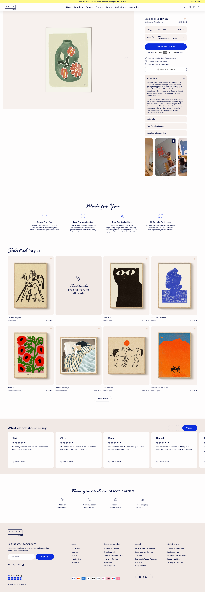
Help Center (140, 566)
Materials (151, 119)
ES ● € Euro (195, 1)
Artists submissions (175, 548)
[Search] (180, 7)
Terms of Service (110, 559)
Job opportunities (175, 562)
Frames (99, 7)
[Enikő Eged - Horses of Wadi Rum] (174, 355)
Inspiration (134, 7)
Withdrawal (108, 562)
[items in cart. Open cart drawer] (198, 7)
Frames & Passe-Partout (146, 559)
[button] (166, 29)
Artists (109, 7)
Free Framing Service (155, 126)
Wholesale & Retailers (176, 555)
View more (103, 398)
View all (189, 428)
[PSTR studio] (10, 7)
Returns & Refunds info (113, 555)
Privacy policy (109, 566)
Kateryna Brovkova (154, 22)
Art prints (78, 7)
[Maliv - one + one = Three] (174, 285)
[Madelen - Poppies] (31, 355)
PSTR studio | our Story (145, 548)
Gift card (75, 562)
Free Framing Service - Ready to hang (162, 58)
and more (180, 53)
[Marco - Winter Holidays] (79, 355)
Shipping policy (109, 552)
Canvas (89, 7)
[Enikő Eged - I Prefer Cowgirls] (31, 285)
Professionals (173, 552)
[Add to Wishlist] (184, 19)
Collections (120, 7)
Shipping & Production (156, 133)
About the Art (152, 78)
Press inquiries (173, 559)
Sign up (44, 556)
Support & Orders (111, 548)
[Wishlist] (194, 7)
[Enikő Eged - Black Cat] (126, 285)
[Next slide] (126, 60)
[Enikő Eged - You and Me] (126, 355)
